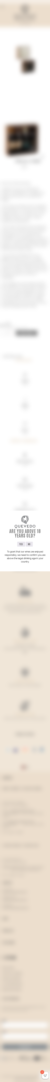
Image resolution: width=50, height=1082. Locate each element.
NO (29, 544)
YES (21, 544)
